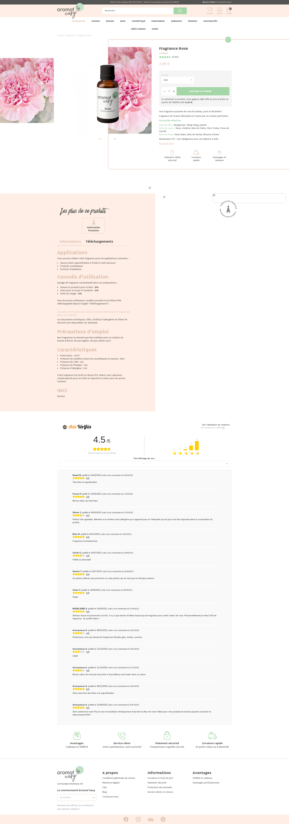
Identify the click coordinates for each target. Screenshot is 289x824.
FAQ (104, 787)
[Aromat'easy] (70, 11)
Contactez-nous (110, 797)
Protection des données (160, 787)
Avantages (77, 743)
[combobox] (178, 80)
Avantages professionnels (206, 783)
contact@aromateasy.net (70, 784)
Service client (122, 743)
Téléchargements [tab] (99, 242)
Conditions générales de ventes (118, 778)
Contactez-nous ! (224, 2)
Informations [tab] (70, 242)
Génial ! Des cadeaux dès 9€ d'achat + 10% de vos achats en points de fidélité (144, 2)
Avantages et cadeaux (219, 159)
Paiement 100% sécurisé (172, 159)
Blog (104, 792)
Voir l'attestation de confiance (216, 425)
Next (114, 139)
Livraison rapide (196, 159)
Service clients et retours (160, 792)
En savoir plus (166, 144)
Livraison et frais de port (160, 778)
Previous (100, 139)
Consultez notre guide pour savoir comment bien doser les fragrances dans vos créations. (93, 313)
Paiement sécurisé (167, 743)
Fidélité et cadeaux (202, 778)
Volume (165, 75)
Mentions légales (111, 783)
